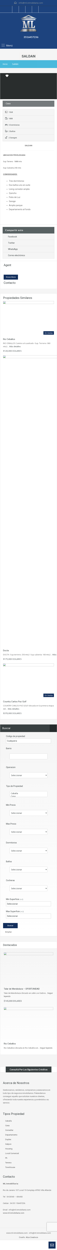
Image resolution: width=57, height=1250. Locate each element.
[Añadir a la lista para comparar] (3, 76)
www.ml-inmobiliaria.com (13, 1213)
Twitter (11, 243)
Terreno (8, 1163)
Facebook (12, 236)
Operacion (10, 767)
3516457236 (31, 37)
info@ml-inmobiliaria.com (31, 2)
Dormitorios (11, 843)
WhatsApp (13, 249)
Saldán (15, 64)
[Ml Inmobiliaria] (28, 23)
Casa (7, 1125)
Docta (6, 650)
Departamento (11, 1135)
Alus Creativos (32, 1237)
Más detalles (15, 346)
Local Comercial (12, 1153)
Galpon (8, 1144)
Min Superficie (14, 899)
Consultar (9, 1130)
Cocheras (10, 880)
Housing (8, 1149)
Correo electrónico (16, 255)
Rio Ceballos (9, 339)
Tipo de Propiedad (14, 786)
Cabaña (8, 1121)
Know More (11, 277)
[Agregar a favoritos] (7, 77)
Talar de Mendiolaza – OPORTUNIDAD (22, 989)
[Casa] (28, 796)
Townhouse (10, 1167)
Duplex (8, 1139)
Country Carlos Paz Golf (14, 701)
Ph (6, 1158)
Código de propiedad (15, 736)
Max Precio (11, 824)
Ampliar (8, 932)
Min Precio (11, 805)
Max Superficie (15, 911)
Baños (9, 861)
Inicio (5, 64)
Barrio (9, 748)
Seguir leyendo (46, 1048)
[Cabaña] (28, 793)
